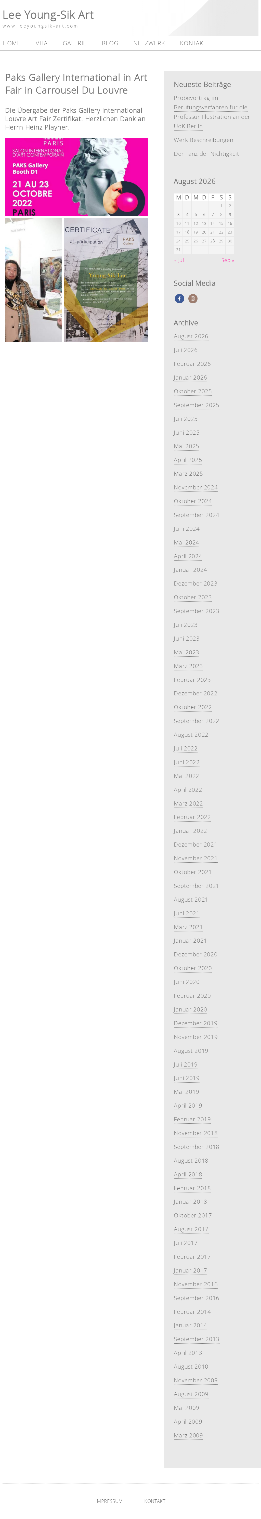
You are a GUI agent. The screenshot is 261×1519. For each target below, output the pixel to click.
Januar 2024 (190, 569)
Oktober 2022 (193, 707)
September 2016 (196, 1298)
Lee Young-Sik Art (48, 14)
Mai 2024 (186, 542)
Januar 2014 (190, 1325)
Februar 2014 (192, 1311)
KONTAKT (193, 43)
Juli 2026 (186, 350)
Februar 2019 (192, 1119)
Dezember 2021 (195, 844)
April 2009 (188, 1421)
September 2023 (196, 611)
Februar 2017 (192, 1256)
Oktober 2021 (193, 872)
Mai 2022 (186, 776)
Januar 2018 (190, 1201)
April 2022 (188, 789)
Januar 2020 (190, 1009)
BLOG (110, 43)
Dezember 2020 (195, 954)
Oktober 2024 (193, 501)
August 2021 (191, 899)
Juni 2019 (187, 1078)
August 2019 (191, 1050)
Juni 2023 (187, 638)
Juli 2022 (186, 748)
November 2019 (196, 1037)
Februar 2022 (192, 817)
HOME (12, 43)
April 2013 (188, 1352)
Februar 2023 (192, 679)
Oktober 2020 (193, 968)
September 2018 (196, 1146)
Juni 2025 (187, 432)
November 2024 (196, 487)
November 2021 (196, 858)
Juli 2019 (186, 1064)
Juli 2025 (186, 418)
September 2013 (196, 1339)
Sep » (227, 260)
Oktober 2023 (193, 597)
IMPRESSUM (109, 1501)
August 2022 (191, 734)
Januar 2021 (190, 940)
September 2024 (196, 514)
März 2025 (188, 473)
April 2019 (188, 1105)
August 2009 (191, 1394)
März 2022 (188, 803)
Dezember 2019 (195, 1023)
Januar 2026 (190, 377)
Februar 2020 (192, 995)
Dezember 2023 (195, 583)
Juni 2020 (187, 981)
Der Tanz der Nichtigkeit (206, 153)
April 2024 (188, 556)
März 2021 (188, 927)
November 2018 (196, 1133)
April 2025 (188, 459)
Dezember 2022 (195, 693)
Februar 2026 (192, 363)
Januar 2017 (190, 1270)
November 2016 (196, 1284)
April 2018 (188, 1174)
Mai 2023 (186, 652)
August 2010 (191, 1366)
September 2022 (196, 720)
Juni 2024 (187, 528)
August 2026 (191, 336)
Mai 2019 (186, 1091)
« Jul (179, 260)
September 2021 (196, 885)
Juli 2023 (186, 624)
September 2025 (196, 405)
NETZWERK (149, 43)
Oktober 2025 (193, 391)
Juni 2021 (187, 913)
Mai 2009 (186, 1407)
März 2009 (188, 1435)
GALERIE (75, 43)
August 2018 (191, 1160)
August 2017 (191, 1229)
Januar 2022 (190, 830)
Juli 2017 (186, 1243)
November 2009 (196, 1380)
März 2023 (188, 666)
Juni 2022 (187, 762)
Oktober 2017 (193, 1215)
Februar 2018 (192, 1188)
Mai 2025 (186, 446)
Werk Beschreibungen (203, 140)
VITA (42, 43)
